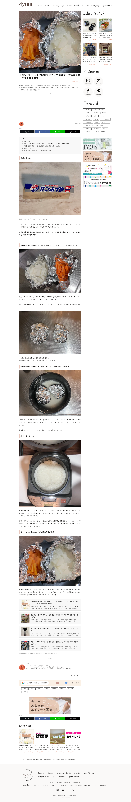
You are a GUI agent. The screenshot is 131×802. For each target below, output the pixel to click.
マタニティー (89, 132)
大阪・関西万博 (101, 132)
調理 (25, 691)
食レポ (87, 109)
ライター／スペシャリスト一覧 (69, 785)
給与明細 (88, 119)
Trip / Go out (89, 773)
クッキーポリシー (55, 785)
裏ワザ (71, 688)
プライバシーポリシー (44, 785)
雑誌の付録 (89, 122)
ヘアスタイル (105, 119)
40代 (102, 116)
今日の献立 (100, 125)
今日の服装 (97, 128)
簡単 (32, 688)
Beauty (50, 773)
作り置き (96, 112)
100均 (87, 112)
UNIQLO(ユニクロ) (99, 109)
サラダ (63, 688)
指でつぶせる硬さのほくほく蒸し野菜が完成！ (37, 150)
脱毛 (105, 128)
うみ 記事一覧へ (74, 675)
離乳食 (54, 688)
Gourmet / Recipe (64, 773)
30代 (96, 119)
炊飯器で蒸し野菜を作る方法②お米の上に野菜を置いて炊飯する (43, 146)
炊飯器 (39, 688)
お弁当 (87, 116)
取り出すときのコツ (29, 148)
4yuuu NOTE (73, 776)
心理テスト (106, 112)
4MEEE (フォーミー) (88, 785)
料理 (47, 688)
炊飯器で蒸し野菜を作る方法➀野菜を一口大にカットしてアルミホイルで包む (46, 143)
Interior (77, 773)
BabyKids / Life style (46, 776)
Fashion (41, 773)
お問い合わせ (67, 782)
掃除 (97, 122)
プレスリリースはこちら (56, 782)
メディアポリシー (32, 785)
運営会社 (80, 785)
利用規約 (25, 785)
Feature (62, 776)
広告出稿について (75, 782)
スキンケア (106, 122)
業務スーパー (89, 125)
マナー (87, 128)
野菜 (25, 688)
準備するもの (28, 141)
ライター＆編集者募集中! (101, 785)
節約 (95, 116)
